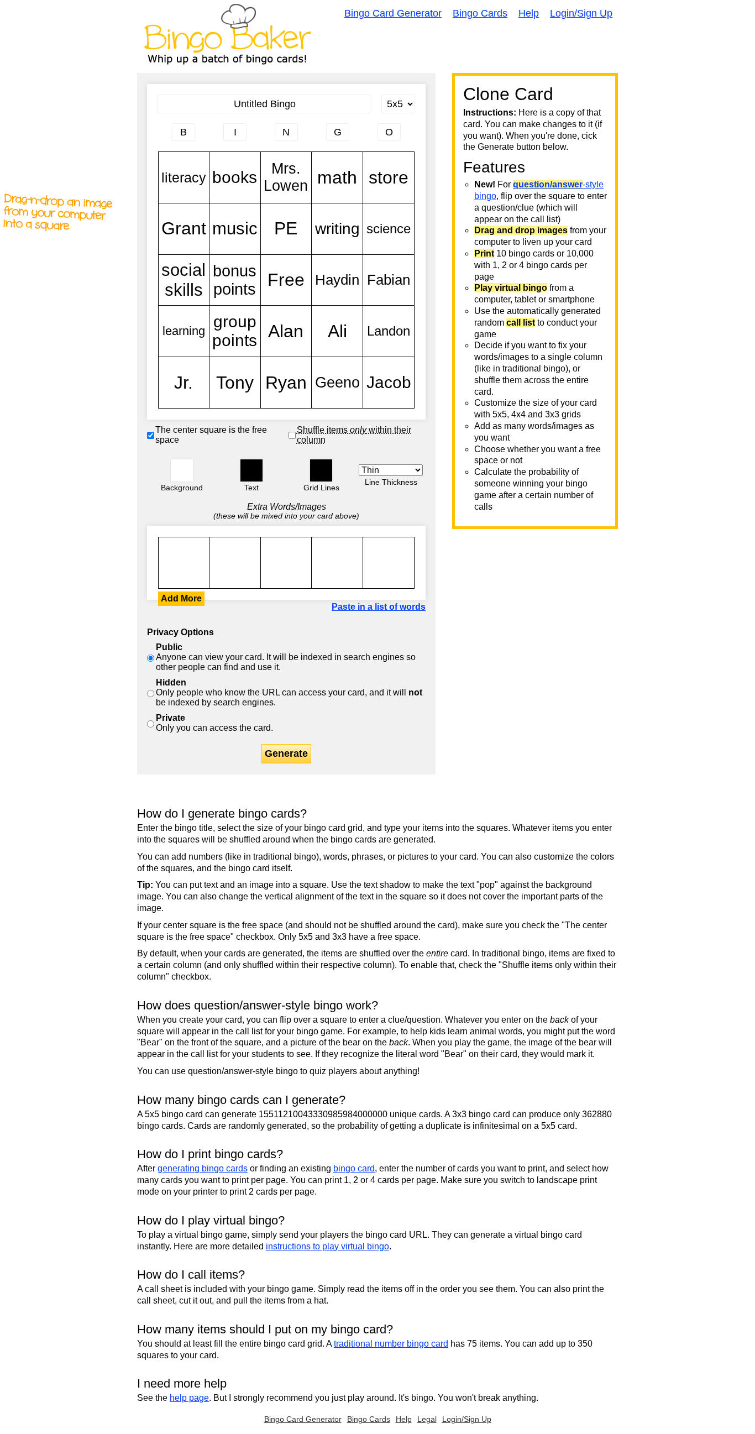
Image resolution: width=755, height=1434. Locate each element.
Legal (427, 1419)
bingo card (354, 1168)
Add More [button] (181, 598)
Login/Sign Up (581, 13)
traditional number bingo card (391, 1343)
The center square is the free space (211, 434)
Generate (286, 753)
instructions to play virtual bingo (327, 1246)
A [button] (163, 136)
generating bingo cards (203, 1168)
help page (189, 1397)
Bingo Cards (480, 13)
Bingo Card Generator (393, 13)
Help (528, 13)
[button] (182, 470)
